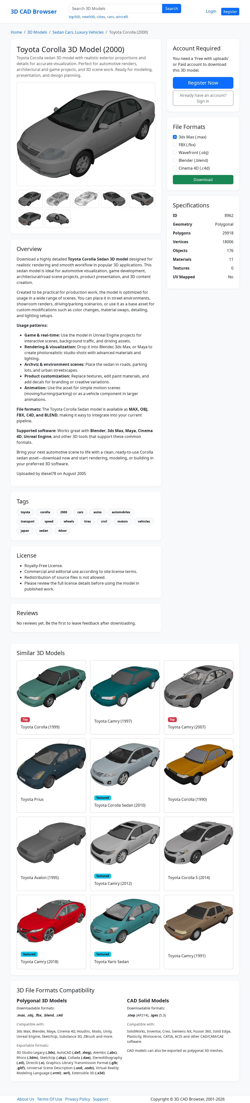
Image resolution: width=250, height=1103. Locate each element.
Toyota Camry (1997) (113, 721)
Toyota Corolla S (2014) (189, 877)
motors (122, 521)
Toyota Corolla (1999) (40, 727)
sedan (43, 531)
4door (62, 531)
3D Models (37, 32)
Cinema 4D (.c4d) (194, 168)
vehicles (144, 521)
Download (203, 179)
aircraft (122, 16)
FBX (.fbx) (187, 144)
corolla (45, 512)
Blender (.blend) (193, 160)
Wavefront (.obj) (193, 152)
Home (16, 32)
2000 (63, 512)
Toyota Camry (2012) (113, 883)
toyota (25, 512)
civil (104, 521)
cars (110, 16)
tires (87, 521)
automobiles (121, 512)
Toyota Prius (32, 799)
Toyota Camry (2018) (39, 961)
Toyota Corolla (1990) (187, 799)
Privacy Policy (77, 1099)
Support (100, 1099)
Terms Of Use (49, 1099)
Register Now (203, 82)
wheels (69, 521)
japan (25, 531)
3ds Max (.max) (192, 137)
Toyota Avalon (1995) (40, 877)
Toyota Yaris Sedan (111, 961)
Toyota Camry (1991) (187, 955)
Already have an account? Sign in (203, 98)
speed (49, 521)
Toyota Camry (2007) (187, 727)
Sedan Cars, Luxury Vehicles (78, 32)
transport (27, 521)
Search (171, 8)
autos (98, 512)
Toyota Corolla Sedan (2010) (120, 805)
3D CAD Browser (34, 11)
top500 (74, 16)
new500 (88, 16)
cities (101, 16)
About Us (25, 1099)
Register (230, 11)
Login (211, 11)
